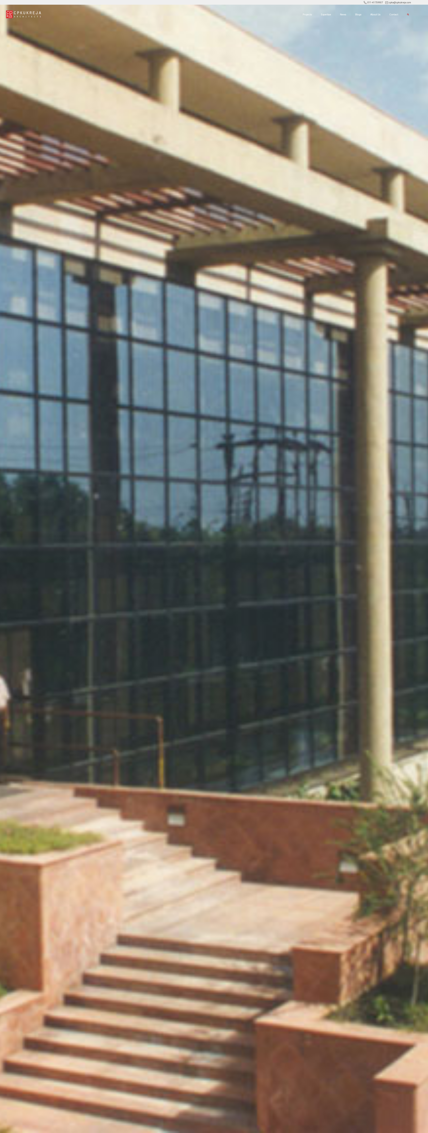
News (343, 14)
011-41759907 (375, 2)
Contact (393, 14)
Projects (307, 14)
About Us (375, 14)
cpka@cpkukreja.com (400, 2)
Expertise (326, 14)
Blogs (358, 14)
